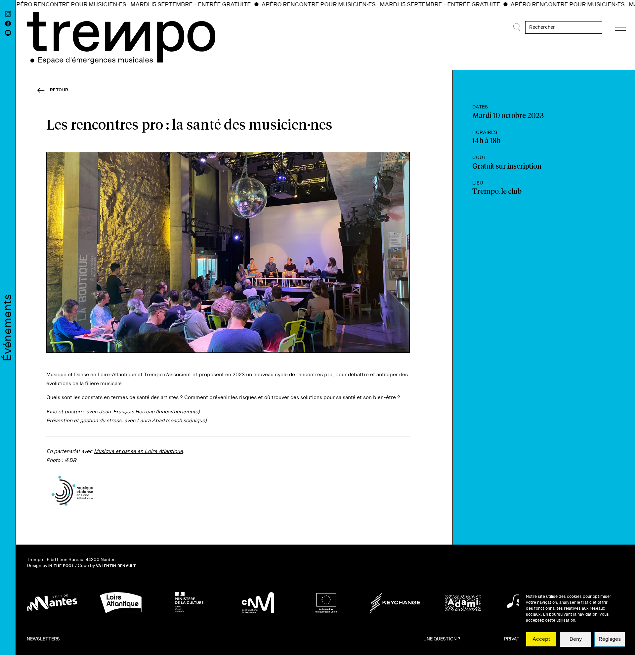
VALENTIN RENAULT (116, 566)
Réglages (610, 639)
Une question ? (441, 639)
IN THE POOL (61, 566)
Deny (576, 639)
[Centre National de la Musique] (258, 603)
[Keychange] (395, 603)
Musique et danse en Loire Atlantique (138, 451)
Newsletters (43, 639)
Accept (541, 639)
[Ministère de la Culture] (189, 603)
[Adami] (463, 603)
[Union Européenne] (326, 603)
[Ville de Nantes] (52, 603)
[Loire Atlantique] (120, 603)
